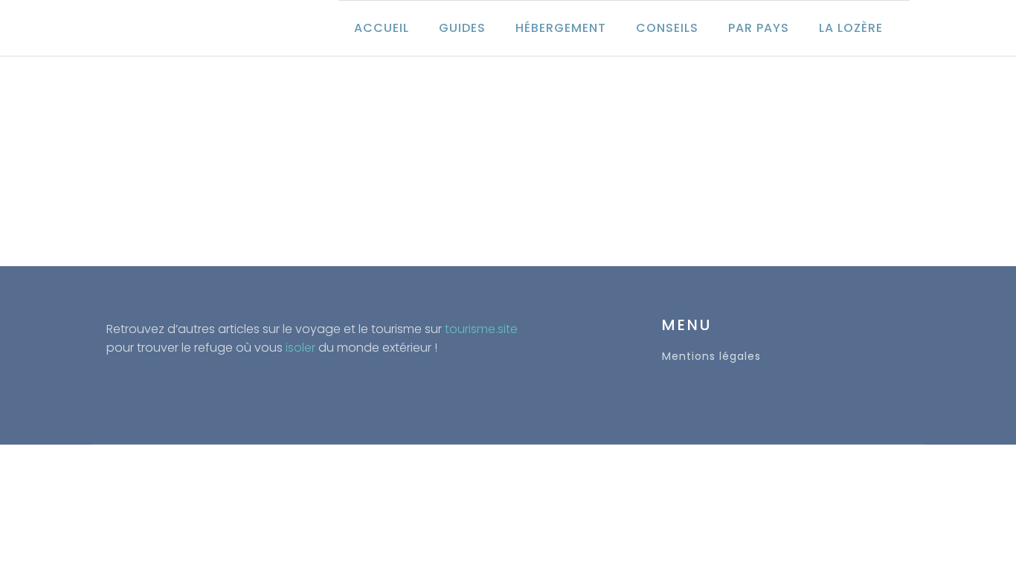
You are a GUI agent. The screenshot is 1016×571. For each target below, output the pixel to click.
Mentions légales (711, 356)
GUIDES (462, 27)
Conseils (667, 27)
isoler (300, 347)
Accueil (381, 27)
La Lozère (851, 27)
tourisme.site (481, 329)
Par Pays (758, 27)
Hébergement (560, 27)
